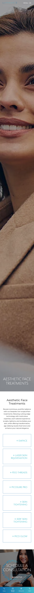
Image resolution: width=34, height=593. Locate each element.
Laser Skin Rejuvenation (19, 456)
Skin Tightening (20, 503)
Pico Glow (20, 536)
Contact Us (17, 577)
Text (29, 591)
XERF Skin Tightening (20, 520)
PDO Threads (19, 472)
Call (4, 591)
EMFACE (23, 440)
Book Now (13, 591)
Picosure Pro (19, 487)
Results (21, 591)
